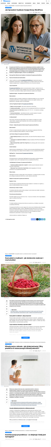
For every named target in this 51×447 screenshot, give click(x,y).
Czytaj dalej (25, 337)
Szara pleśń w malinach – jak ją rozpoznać (18, 311)
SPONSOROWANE (8, 7)
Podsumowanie (39, 312)
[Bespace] (7, 1)
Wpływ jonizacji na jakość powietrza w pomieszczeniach (24, 403)
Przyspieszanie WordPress (14, 88)
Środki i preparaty (20, 312)
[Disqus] (25, 236)
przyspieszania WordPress (26, 80)
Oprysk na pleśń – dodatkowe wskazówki (30, 312)
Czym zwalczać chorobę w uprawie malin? (32, 311)
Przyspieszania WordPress (28, 103)
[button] (2, 1)
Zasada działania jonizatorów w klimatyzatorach (19, 402)
